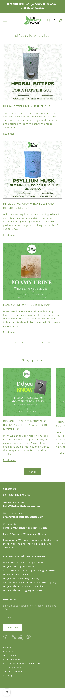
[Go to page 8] (16, 342)
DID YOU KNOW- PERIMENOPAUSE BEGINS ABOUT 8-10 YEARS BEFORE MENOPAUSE (25, 425)
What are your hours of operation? (23, 562)
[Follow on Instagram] (13, 637)
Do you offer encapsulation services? (24, 586)
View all (32, 471)
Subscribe (13, 627)
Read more (9, 133)
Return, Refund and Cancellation (22, 663)
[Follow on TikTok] (28, 637)
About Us (8, 651)
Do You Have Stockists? (16, 574)
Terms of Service (12, 671)
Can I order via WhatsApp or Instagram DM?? (29, 570)
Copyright (8, 675)
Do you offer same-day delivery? (21, 578)
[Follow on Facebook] (5, 637)
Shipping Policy (12, 667)
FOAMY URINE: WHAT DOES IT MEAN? (26, 305)
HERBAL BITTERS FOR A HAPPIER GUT (26, 106)
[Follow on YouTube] (20, 637)
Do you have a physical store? (20, 566)
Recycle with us (12, 659)
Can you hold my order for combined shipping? (30, 582)
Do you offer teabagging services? (22, 590)
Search (7, 647)
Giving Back (10, 655)
